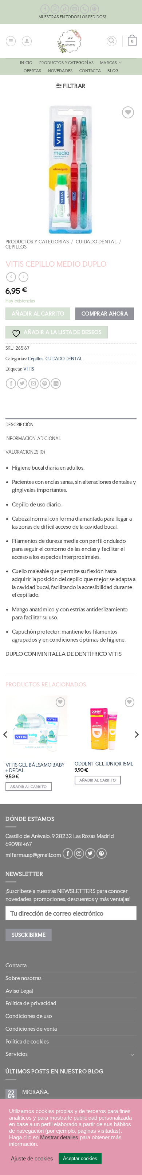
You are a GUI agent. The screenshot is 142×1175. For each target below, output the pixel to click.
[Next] (136, 749)
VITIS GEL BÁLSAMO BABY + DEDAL (35, 767)
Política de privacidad (30, 1003)
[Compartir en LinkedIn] (56, 383)
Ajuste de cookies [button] (32, 1159)
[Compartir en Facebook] (11, 383)
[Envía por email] (33, 383)
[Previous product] (23, 277)
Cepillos (16, 247)
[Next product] (11, 277)
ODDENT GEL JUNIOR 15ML (104, 764)
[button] (11, 41)
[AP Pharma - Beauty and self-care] (69, 41)
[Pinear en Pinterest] (45, 383)
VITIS (28, 369)
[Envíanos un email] (74, 9)
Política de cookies (27, 1041)
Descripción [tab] (19, 424)
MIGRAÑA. (35, 1092)
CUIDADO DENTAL (96, 241)
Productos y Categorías (66, 62)
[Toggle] (132, 1054)
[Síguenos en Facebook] (45, 9)
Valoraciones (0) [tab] (25, 452)
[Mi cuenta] (27, 41)
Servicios (16, 1054)
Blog (112, 70)
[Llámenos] (84, 9)
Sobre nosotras (23, 978)
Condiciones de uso (28, 1016)
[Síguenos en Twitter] (90, 853)
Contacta (90, 70)
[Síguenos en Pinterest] (94, 9)
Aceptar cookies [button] (80, 1158)
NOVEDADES (60, 70)
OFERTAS (32, 70)
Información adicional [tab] (33, 438)
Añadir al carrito (38, 313)
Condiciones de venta (31, 1029)
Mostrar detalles (59, 1137)
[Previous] (5, 749)
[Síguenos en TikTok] (65, 9)
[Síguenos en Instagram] (55, 9)
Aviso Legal (19, 991)
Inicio (26, 62)
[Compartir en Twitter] (22, 383)
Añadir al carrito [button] (28, 786)
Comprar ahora (105, 313)
